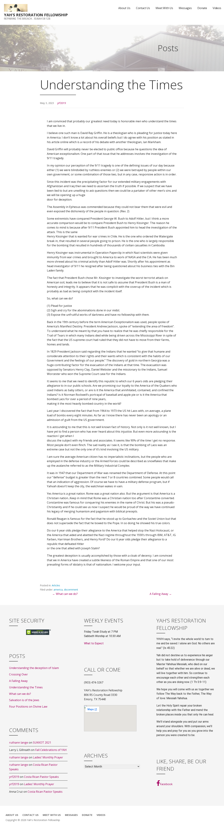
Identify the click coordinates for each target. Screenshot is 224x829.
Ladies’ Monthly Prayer (48, 757)
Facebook (166, 784)
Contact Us (143, 8)
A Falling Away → (161, 594)
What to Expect (94, 643)
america (58, 589)
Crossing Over (18, 674)
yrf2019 (61, 103)
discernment (71, 589)
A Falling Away (18, 681)
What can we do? (20, 694)
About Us (124, 8)
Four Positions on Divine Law (28, 706)
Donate (202, 8)
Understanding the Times (26, 687)
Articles (56, 585)
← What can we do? (65, 594)
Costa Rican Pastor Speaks (41, 777)
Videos (217, 8)
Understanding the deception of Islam (34, 668)
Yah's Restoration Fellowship (36, 14)
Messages (185, 8)
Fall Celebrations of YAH (51, 750)
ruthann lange (18, 742)
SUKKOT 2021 (42, 742)
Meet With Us (164, 8)
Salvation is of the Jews (24, 700)
